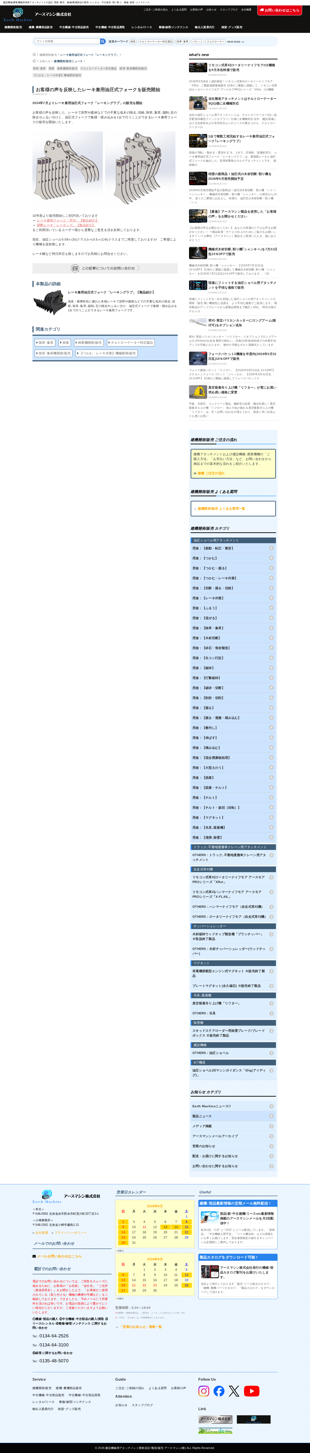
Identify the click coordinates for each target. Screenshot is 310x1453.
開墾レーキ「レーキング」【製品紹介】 (66, 225)
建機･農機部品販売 (41, 27)
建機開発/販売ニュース (68, 61)
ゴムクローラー (215, 41)
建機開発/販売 (13, 27)
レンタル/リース (142, 27)
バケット (197, 41)
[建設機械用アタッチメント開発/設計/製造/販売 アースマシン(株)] (37, 14)
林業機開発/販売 (67, 68)
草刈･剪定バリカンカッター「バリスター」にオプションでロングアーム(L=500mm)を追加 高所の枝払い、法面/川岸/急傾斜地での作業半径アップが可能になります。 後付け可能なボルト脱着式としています (233, 340)
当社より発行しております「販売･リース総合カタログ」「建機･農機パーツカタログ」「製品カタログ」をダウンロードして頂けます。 (238, 1288)
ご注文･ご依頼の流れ (155, 9)
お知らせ (211, 9)
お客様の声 (196, 9)
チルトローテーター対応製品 (156, 41)
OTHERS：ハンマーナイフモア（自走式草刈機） (228, 906)
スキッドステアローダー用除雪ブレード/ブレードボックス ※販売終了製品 (228, 1033)
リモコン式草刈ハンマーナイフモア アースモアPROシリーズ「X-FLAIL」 (227, 894)
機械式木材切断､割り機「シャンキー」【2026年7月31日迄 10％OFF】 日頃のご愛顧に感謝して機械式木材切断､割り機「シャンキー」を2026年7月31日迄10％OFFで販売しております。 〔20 (232, 269)
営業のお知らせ (203, 1146)
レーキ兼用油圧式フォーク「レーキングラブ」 (89, 54)
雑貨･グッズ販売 (231, 27)
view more (234, 41)
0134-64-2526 (54, 1335)
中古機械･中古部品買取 (110, 27)
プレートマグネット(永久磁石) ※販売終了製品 (226, 986)
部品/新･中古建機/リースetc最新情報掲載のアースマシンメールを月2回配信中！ (247, 1218)
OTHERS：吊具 (204, 1013)
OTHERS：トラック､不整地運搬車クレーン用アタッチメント (229, 857)
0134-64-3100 (54, 1344)
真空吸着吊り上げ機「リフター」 (216, 1003)
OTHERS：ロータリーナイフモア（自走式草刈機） (230, 916)
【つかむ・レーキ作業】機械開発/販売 (57, 75)
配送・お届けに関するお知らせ (215, 1156)
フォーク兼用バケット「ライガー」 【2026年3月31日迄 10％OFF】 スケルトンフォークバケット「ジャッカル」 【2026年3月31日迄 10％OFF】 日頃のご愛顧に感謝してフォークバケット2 (232, 374)
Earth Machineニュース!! (211, 1106)
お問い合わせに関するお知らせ (215, 1166)
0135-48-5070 (54, 1360)
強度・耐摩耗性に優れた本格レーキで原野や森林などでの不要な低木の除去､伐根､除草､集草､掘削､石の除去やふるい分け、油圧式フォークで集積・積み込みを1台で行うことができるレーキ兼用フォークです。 (122, 306)
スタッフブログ (229, 9)
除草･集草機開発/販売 (133, 68)
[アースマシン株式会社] (66, 1196)
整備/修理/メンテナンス (173, 27)
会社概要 (246, 9)
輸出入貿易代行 (204, 27)
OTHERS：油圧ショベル (210, 1053)
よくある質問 (179, 9)
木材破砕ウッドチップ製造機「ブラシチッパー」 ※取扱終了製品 (228, 936)
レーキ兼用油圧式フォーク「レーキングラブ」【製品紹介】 (111, 292)
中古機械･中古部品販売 (74, 27)
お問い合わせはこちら (282, 10)
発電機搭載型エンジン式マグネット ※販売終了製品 (228, 973)
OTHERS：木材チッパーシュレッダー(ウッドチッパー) (229, 951)
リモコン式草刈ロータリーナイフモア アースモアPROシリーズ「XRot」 (228, 879)
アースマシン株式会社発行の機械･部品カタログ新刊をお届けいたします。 (247, 1272)
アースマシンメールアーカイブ (215, 1136)
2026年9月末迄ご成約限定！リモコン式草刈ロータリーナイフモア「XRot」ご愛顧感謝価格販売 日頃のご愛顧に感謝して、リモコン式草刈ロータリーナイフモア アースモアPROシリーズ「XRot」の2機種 (233, 85)
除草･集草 (183, 41)
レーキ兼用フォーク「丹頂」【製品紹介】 (68, 220)
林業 (133, 41)
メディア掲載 (202, 1126)
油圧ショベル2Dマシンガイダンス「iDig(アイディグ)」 (229, 1072)
